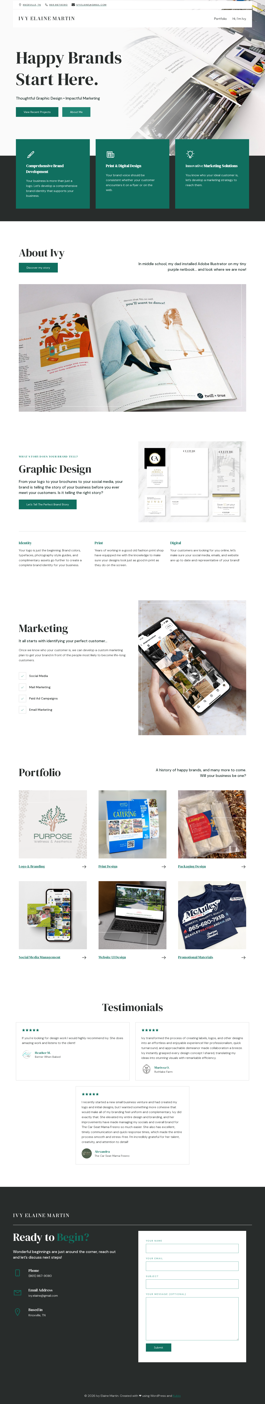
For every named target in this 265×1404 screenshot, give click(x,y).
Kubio (177, 1396)
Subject (152, 1276)
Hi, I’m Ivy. (240, 19)
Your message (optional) (166, 1294)
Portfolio (220, 19)
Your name (154, 1240)
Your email (154, 1258)
